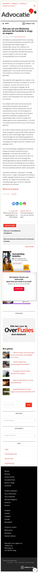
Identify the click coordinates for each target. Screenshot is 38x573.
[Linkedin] (17, 203)
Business (7, 474)
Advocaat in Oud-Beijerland (12, 231)
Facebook (7, 510)
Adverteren (8, 533)
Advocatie (19, 13)
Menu (7, 23)
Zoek (29, 405)
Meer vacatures (29, 246)
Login (6, 449)
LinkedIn (7, 513)
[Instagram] (24, 203)
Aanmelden (19, 289)
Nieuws (7, 471)
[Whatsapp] (20, 203)
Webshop (23, 3)
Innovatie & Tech (10, 480)
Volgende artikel (24, 211)
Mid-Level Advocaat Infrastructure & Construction (19, 239)
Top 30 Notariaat (10, 496)
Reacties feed (9, 458)
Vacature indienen (10, 536)
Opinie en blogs (9, 483)
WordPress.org (9, 463)
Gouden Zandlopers (11, 491)
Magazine (15, 3)
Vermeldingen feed (11, 454)
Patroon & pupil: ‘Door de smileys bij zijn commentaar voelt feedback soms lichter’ (22, 355)
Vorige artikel (14, 211)
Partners (7, 505)
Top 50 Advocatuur (10, 494)
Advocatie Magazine (11, 499)
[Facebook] (13, 203)
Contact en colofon (9, 6)
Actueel (14, 194)
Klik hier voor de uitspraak (10, 189)
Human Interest (9, 477)
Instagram (8, 516)
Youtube (7, 519)
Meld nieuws (9, 530)
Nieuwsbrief (6, 3)
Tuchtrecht (8, 486)
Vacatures (8, 502)
